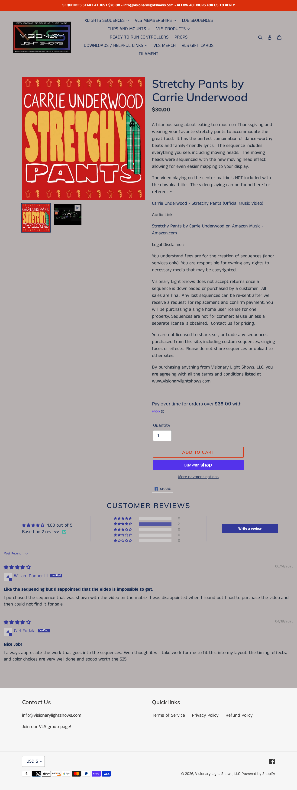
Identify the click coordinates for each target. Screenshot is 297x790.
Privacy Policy (205, 715)
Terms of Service (168, 715)
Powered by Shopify (258, 774)
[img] (17, 567)
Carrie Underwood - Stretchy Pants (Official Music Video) (207, 203)
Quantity (161, 425)
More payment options (198, 477)
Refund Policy (239, 715)
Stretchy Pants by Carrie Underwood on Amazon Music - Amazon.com (208, 229)
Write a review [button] (250, 528)
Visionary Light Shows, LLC (217, 774)
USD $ (32, 761)
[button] (123, 524)
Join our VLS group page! (46, 726)
